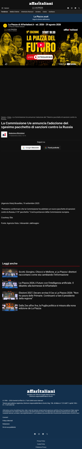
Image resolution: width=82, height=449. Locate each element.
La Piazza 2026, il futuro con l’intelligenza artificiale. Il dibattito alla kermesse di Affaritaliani (46, 284)
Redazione (6, 424)
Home (3, 117)
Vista (9, 117)
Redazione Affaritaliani (17, 133)
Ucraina (38, 12)
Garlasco (52, 12)
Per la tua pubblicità (9, 427)
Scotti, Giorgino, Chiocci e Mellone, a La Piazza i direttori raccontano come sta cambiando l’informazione (47, 273)
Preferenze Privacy (41, 447)
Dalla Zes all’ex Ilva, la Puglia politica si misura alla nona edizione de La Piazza (47, 307)
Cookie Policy (41, 444)
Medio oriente (14, 12)
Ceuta (45, 12)
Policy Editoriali (8, 420)
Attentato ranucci (27, 12)
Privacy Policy (41, 441)
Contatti (5, 417)
